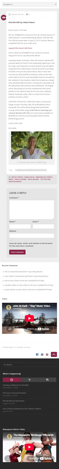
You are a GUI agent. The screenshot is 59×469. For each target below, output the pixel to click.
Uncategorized (15, 181)
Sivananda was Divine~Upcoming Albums (26, 271)
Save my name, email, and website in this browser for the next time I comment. (31, 244)
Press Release (33, 179)
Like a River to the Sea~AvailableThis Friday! (27, 280)
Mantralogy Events (44, 177)
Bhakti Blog (30, 177)
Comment (14, 197)
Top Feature (45, 179)
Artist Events (17, 177)
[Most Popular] (29, 380)
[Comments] (47, 380)
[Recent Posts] (12, 380)
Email (36, 221)
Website (12, 231)
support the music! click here (20, 48)
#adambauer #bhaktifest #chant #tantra (31, 170)
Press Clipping (20, 179)
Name (12, 221)
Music (11, 179)
